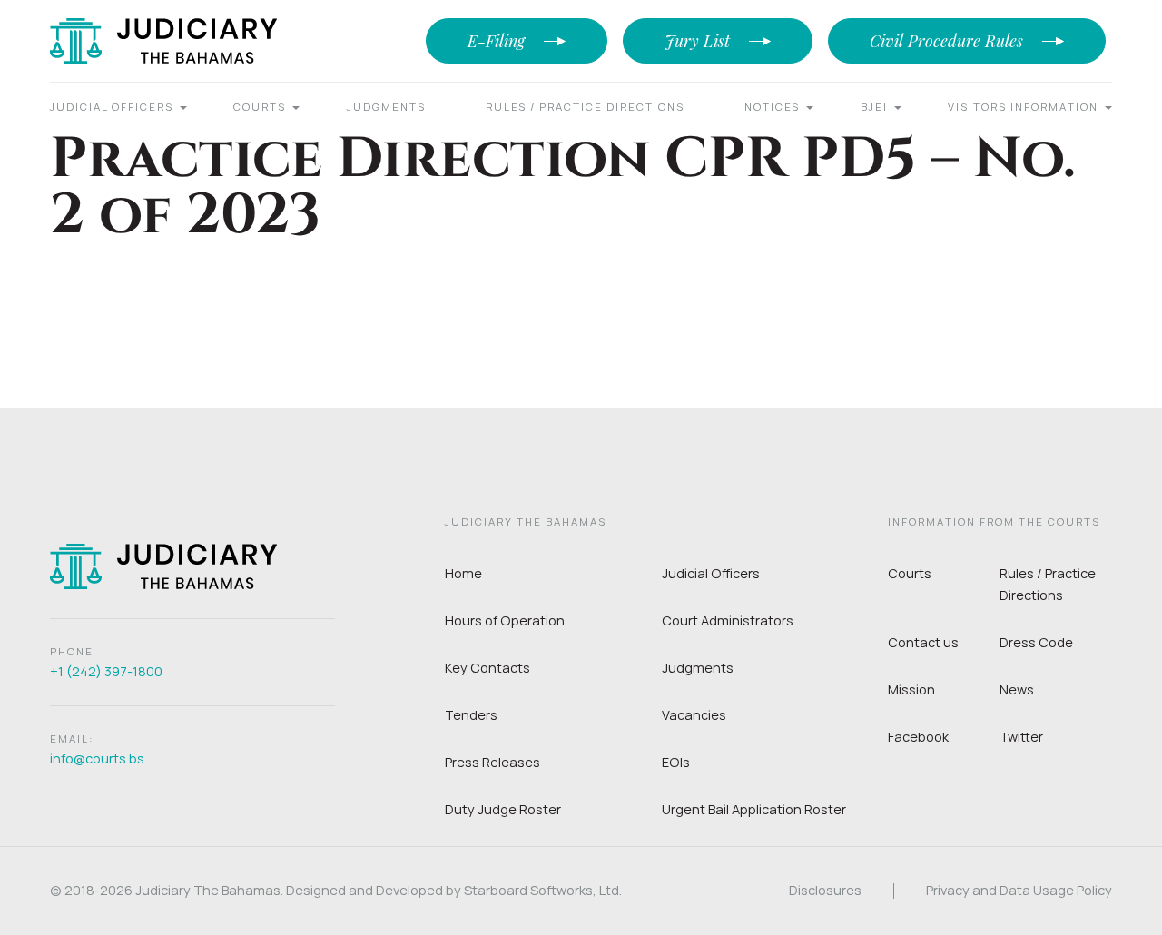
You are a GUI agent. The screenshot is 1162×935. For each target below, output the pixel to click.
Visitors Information (1023, 106)
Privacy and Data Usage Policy (1019, 891)
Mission (911, 689)
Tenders (471, 714)
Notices (772, 106)
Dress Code (1036, 642)
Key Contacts (487, 667)
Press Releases (492, 762)
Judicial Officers (111, 106)
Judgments (386, 106)
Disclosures (825, 891)
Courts (259, 106)
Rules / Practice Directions (585, 106)
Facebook (918, 736)
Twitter (1021, 736)
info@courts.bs (97, 758)
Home (463, 573)
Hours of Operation (505, 620)
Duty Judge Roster (503, 809)
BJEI (874, 106)
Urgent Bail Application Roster (754, 809)
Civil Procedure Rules (946, 41)
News (1017, 689)
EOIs (676, 762)
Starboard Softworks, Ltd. (543, 890)
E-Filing (496, 41)
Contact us (923, 642)
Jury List (697, 41)
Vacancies (694, 714)
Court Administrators (727, 620)
